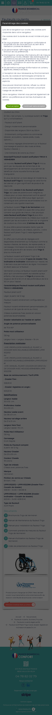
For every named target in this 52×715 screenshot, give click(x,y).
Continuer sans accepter (34, 106)
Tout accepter (13, 106)
